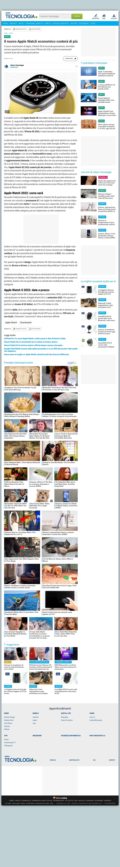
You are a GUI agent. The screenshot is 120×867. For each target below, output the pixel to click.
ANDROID (13, 23)
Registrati (95, 18)
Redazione (37, 736)
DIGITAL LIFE (66, 713)
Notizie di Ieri (8, 720)
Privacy (23, 803)
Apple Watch (11, 322)
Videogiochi (8, 745)
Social (6, 739)
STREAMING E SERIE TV (34, 23)
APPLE (21, 23)
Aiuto (51, 803)
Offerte (6, 729)
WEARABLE (103, 177)
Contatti (112, 760)
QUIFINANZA (90, 800)
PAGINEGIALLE (26, 800)
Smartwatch (26, 322)
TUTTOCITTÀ (69, 800)
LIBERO (11, 800)
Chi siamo (8, 803)
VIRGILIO (18, 800)
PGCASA (49, 800)
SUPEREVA (107, 800)
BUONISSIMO (99, 800)
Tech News (8, 723)
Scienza (7, 726)
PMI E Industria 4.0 (97, 736)
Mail (103, 18)
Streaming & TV (9, 742)
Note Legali (16, 803)
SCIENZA (102, 190)
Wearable (64, 717)
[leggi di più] (76, 66)
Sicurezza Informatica (71, 736)
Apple (35, 720)
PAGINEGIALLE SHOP (39, 800)
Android (35, 717)
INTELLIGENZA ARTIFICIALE (39, 662)
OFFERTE (73, 23)
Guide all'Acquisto (96, 720)
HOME (6, 33)
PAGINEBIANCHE (58, 800)
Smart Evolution (67, 720)
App (34, 723)
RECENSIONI (83, 23)
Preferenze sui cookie (42, 803)
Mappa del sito (74, 760)
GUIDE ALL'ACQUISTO (61, 23)
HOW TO (48, 23)
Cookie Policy (30, 803)
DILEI (75, 800)
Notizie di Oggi (9, 717)
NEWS (5, 23)
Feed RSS (53, 760)
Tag (94, 760)
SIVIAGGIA (81, 800)
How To (92, 717)
